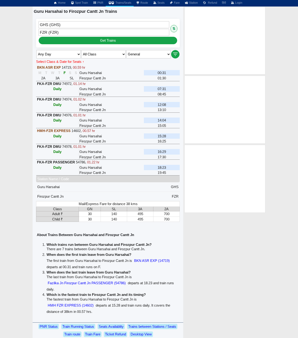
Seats (161, 2)
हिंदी (224, 2)
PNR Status (49, 326)
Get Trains (108, 40)
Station (193, 2)
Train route (72, 334)
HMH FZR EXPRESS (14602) (71, 305)
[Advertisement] (225, 40)
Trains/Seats (123, 2)
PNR (100, 2)
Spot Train (81, 2)
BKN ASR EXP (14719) (152, 261)
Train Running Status (78, 326)
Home (61, 2)
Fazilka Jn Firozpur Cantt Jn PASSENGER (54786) (87, 283)
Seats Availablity (111, 326)
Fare (176, 2)
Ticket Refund (115, 334)
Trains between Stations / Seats (152, 326)
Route (144, 2)
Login (238, 2)
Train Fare (92, 334)
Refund (212, 2)
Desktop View (141, 334)
